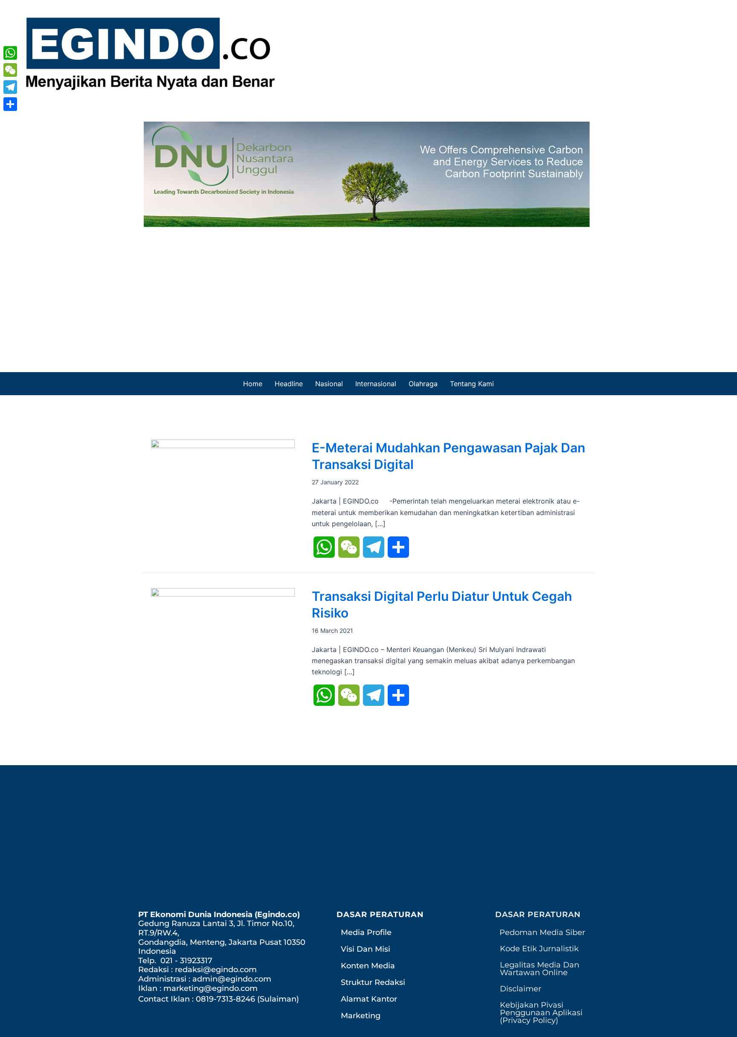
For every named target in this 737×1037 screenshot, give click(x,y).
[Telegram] (10, 87)
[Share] (10, 104)
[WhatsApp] (10, 52)
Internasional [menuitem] (375, 383)
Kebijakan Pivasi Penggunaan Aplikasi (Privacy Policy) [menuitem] (541, 1012)
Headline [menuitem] (289, 383)
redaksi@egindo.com (216, 969)
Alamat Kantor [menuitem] (369, 999)
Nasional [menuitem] (329, 383)
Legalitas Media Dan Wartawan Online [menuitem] (539, 968)
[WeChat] (10, 70)
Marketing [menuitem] (360, 1015)
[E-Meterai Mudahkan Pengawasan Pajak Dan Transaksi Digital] (223, 481)
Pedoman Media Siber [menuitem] (542, 932)
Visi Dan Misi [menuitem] (365, 949)
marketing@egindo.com (210, 988)
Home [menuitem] (252, 383)
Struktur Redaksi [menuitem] (373, 982)
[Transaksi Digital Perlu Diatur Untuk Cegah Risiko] (223, 631)
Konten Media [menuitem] (368, 965)
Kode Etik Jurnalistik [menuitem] (539, 948)
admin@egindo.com (231, 979)
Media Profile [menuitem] (366, 932)
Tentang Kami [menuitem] (472, 383)
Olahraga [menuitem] (423, 383)
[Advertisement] (368, 291)
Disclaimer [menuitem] (520, 988)
